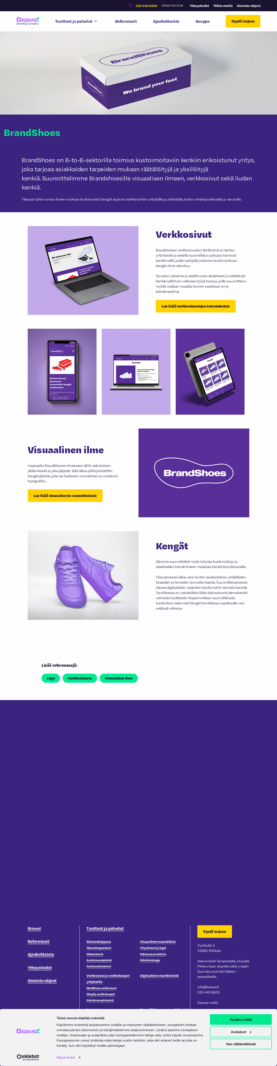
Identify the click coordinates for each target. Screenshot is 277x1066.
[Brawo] (28, 21)
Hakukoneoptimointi (100, 1000)
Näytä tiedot (66, 1057)
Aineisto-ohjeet (248, 5)
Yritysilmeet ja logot (153, 948)
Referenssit (126, 21)
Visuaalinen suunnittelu (158, 941)
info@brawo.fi (208, 987)
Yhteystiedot (199, 5)
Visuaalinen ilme (119, 678)
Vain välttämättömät (241, 1044)
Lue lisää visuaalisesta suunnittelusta (65, 495)
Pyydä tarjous (243, 21)
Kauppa (203, 21)
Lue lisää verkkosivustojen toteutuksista (196, 306)
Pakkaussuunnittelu (153, 954)
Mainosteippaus (99, 941)
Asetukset (238, 1032)
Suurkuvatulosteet (99, 966)
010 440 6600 (146, 5)
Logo (51, 678)
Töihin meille (223, 5)
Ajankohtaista (166, 21)
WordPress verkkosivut (102, 988)
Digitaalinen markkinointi (159, 975)
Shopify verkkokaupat (101, 994)
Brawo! (34, 928)
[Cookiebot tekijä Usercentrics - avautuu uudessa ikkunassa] (28, 1057)
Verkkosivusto (80, 678)
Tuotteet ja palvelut (73, 21)
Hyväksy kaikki (241, 1019)
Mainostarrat (95, 954)
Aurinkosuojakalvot (99, 960)
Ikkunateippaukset (99, 948)
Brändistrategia (150, 960)
